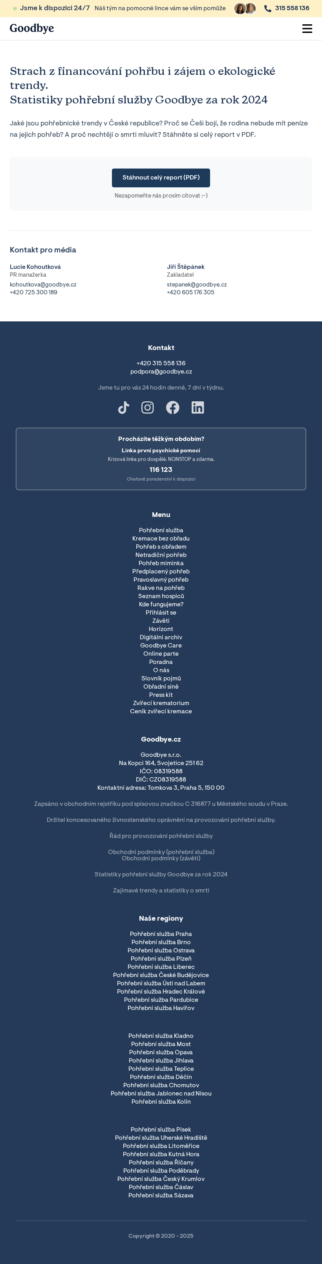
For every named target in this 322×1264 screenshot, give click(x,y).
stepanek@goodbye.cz (197, 285)
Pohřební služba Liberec (161, 967)
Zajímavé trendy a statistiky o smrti (161, 891)
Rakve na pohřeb (161, 588)
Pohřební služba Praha (161, 934)
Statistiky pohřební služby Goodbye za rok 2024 (161, 875)
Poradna (161, 662)
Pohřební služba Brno (161, 942)
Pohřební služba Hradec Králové (161, 992)
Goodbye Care (161, 646)
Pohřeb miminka (161, 563)
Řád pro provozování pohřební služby (161, 836)
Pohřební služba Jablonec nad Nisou (161, 1094)
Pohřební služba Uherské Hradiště (161, 1138)
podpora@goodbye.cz (161, 372)
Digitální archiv (161, 638)
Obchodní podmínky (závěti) (161, 859)
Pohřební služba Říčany (161, 1163)
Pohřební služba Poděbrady (161, 1171)
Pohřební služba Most (161, 1044)
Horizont (161, 629)
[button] (307, 28)
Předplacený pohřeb (161, 572)
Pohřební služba (161, 531)
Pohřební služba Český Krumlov (161, 1179)
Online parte (161, 654)
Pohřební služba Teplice (161, 1069)
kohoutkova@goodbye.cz (43, 285)
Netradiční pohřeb (161, 555)
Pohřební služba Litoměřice (161, 1146)
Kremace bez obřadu (161, 539)
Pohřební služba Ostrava (161, 951)
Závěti (161, 621)
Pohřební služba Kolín (161, 1102)
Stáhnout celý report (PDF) (161, 178)
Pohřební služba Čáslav (161, 1187)
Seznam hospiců (161, 596)
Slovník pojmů (161, 679)
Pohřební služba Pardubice (161, 1000)
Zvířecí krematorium (161, 703)
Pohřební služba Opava (161, 1053)
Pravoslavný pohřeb (161, 580)
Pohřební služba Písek (161, 1130)
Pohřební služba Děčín (161, 1077)
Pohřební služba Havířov (161, 1008)
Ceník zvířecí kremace (161, 712)
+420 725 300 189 (33, 293)
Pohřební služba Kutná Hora (161, 1155)
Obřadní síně (161, 687)
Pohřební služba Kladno (161, 1036)
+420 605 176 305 (190, 293)
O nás (161, 670)
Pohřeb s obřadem (161, 547)
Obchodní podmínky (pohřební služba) (161, 852)
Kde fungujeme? (161, 605)
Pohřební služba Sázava (161, 1196)
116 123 (161, 470)
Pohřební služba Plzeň (161, 959)
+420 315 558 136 (161, 364)
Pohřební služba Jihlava (161, 1061)
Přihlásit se (161, 613)
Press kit (161, 695)
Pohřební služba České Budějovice (161, 975)
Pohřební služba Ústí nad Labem (161, 984)
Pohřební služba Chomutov (161, 1086)
